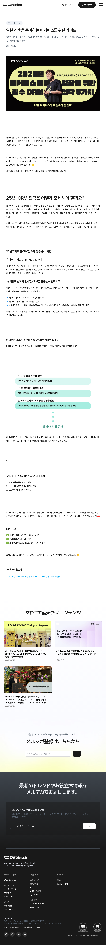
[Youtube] (24, 934)
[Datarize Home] (12, 5)
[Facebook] (6, 934)
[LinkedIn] (18, 934)
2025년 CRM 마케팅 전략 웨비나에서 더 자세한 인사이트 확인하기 (35, 576)
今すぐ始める (87, 4)
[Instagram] (12, 934)
